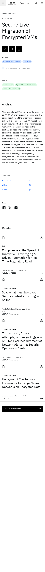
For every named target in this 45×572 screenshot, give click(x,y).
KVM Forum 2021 (9, 13)
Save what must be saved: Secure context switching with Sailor (22, 296)
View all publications (12, 409)
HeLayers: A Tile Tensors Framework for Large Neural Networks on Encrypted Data (21, 383)
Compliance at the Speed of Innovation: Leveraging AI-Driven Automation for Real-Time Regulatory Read (21, 255)
